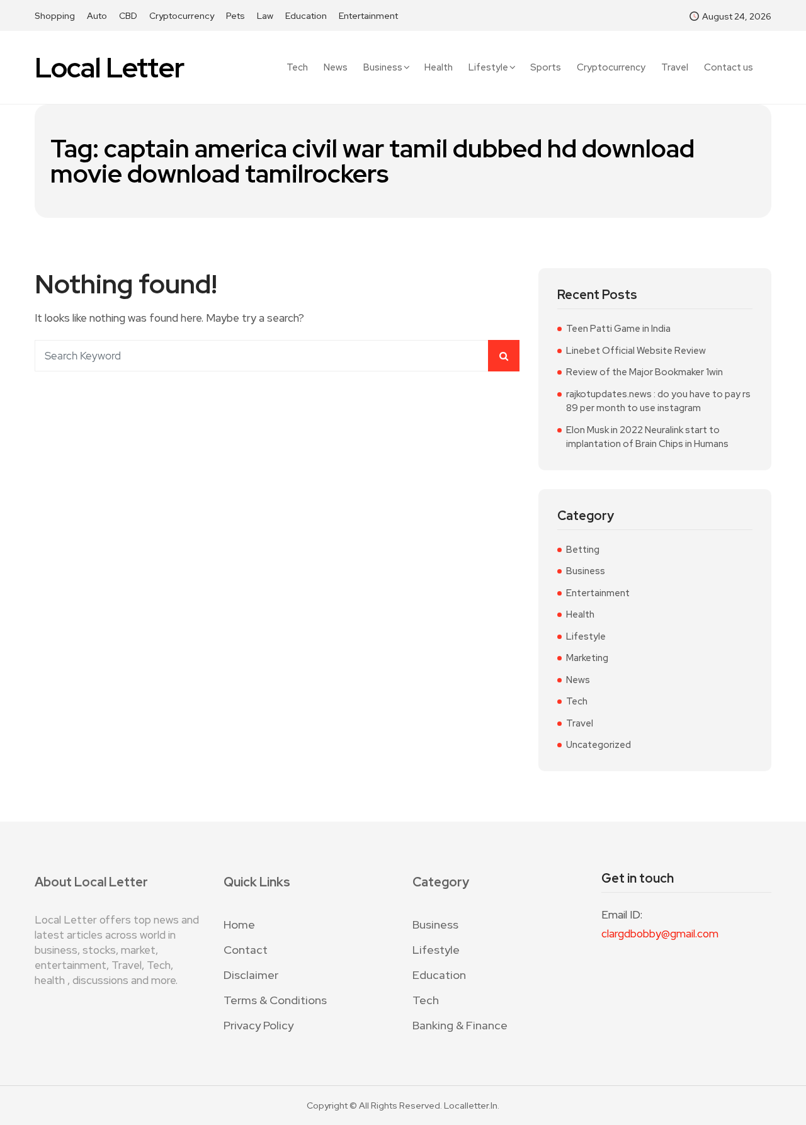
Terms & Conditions (275, 1000)
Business (382, 67)
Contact (246, 949)
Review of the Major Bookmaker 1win (644, 372)
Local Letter (109, 68)
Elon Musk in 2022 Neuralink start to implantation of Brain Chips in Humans (647, 437)
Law (265, 15)
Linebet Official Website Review (636, 350)
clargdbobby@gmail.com (659, 934)
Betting (582, 549)
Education (306, 15)
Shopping (55, 15)
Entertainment (368, 15)
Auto (97, 15)
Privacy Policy (258, 1025)
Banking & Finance (460, 1025)
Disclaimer (251, 975)
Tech (297, 67)
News (336, 67)
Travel (674, 67)
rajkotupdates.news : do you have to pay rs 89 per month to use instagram (658, 401)
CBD (128, 15)
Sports (545, 67)
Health (438, 67)
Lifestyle (488, 67)
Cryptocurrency (181, 15)
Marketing (587, 658)
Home (239, 924)
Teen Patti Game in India (618, 328)
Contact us (728, 67)
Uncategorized (598, 744)
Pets (235, 15)
